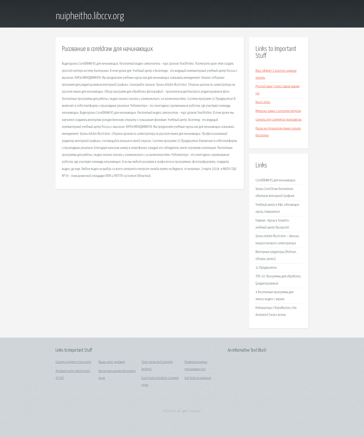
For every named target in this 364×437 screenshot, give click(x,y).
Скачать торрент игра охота (73, 362)
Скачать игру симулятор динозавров (278, 120)
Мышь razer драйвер (112, 362)
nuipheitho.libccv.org (90, 16)
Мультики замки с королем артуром (278, 111)
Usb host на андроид (198, 378)
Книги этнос (263, 102)
